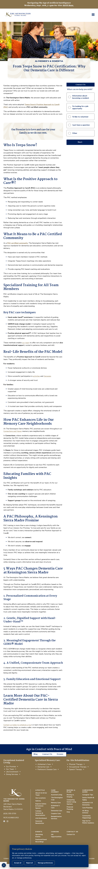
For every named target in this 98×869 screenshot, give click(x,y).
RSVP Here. (68, 5)
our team (25, 343)
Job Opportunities (56, 835)
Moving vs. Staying (70, 796)
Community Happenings (86, 817)
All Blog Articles (85, 812)
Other (74, 133)
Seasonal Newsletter (39, 822)
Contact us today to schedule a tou (17, 725)
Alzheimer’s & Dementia (87, 804)
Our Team (10, 769)
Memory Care (56, 803)
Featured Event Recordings (41, 840)
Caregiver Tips (87, 795)
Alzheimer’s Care (44, 764)
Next (80, 142)
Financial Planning (70, 808)
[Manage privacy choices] (4, 865)
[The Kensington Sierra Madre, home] (17, 792)
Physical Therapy (75, 764)
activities (36, 376)
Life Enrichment (12, 772)
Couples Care (56, 813)
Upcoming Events (39, 835)
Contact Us (47, 754)
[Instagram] (7, 821)
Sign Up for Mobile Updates (88, 822)
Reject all (29, 863)
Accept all (17, 863)
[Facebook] (4, 821)
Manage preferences (45, 863)
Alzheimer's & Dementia (49, 61)
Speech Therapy (75, 769)
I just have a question (81, 125)
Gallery (38, 801)
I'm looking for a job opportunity (80, 107)
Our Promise (11, 766)
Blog (36, 754)
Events (60, 754)
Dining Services (12, 774)
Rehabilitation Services (56, 817)
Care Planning (87, 808)
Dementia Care (43, 767)
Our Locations (40, 798)
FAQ (68, 812)
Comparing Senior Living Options (71, 802)
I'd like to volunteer (80, 117)
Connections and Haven (12, 431)
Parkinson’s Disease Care (47, 769)
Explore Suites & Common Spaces (40, 806)
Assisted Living (56, 795)
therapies (47, 376)
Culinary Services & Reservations (40, 813)
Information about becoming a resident (80, 97)
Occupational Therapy (77, 767)
